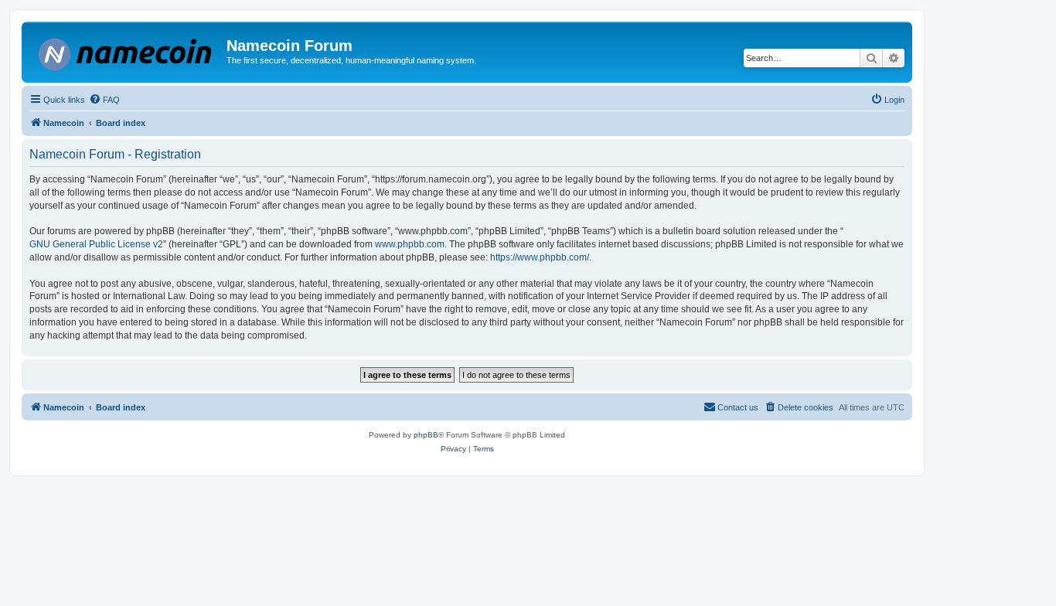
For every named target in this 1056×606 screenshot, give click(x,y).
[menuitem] (104, 99)
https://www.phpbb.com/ (539, 257)
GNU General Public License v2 (96, 244)
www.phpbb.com (410, 244)
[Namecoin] (126, 51)
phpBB (426, 435)
